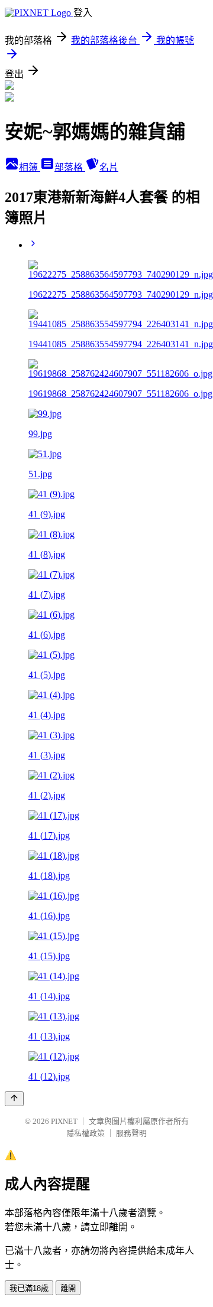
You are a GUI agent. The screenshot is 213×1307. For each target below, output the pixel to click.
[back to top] (14, 1098)
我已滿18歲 (29, 1288)
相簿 (29, 167)
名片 (108, 167)
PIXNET (64, 1121)
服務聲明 (131, 1133)
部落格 (69, 167)
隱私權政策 (85, 1133)
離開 (68, 1288)
